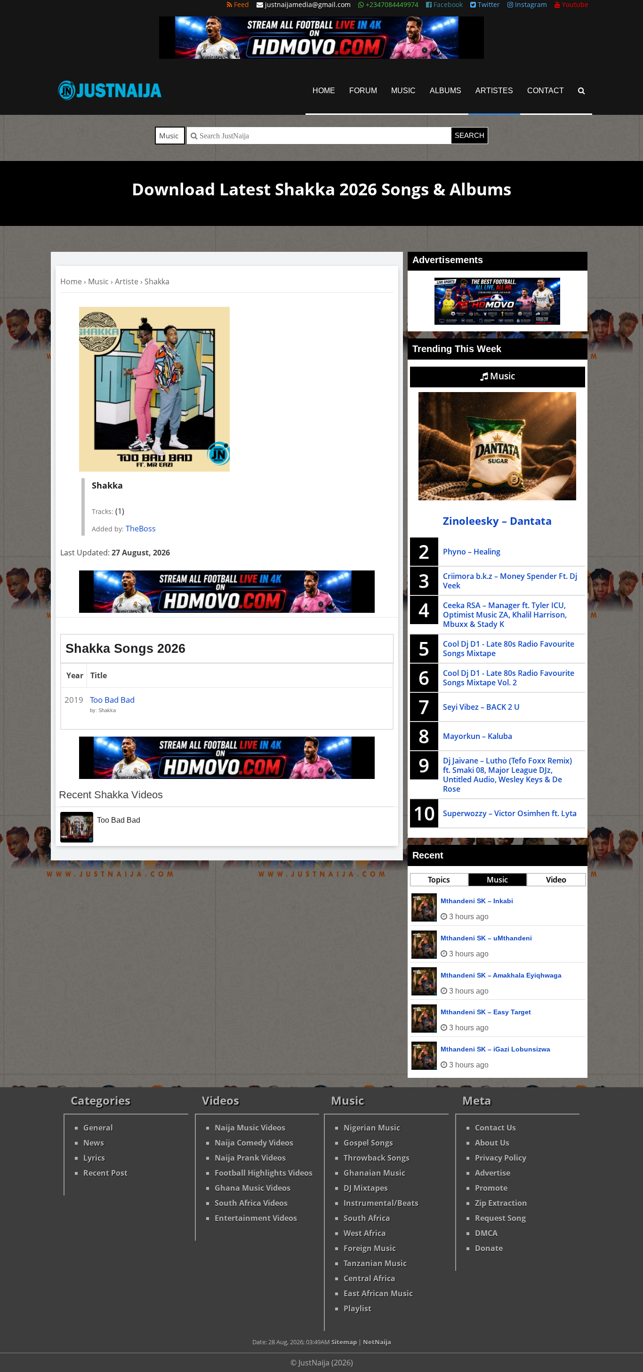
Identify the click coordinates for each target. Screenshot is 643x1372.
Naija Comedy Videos (254, 1143)
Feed (240, 4)
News (93, 1143)
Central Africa (369, 1278)
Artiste (126, 281)
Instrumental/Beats (381, 1203)
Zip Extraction (501, 1203)
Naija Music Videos (250, 1128)
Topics (439, 879)
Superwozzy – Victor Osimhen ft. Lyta (510, 813)
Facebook (447, 4)
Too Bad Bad (112, 699)
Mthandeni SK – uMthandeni (486, 938)
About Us (492, 1143)
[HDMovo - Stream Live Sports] (321, 56)
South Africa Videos (251, 1203)
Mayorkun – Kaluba (477, 736)
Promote (491, 1188)
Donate (489, 1248)
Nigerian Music (372, 1128)
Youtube (574, 4)
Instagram (530, 4)
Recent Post (105, 1173)
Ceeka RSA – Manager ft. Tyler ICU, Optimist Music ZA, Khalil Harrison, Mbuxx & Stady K (505, 614)
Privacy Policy (500, 1158)
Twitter (488, 4)
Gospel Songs (368, 1143)
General (98, 1128)
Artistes (494, 91)
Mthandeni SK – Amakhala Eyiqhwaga (501, 975)
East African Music (378, 1293)
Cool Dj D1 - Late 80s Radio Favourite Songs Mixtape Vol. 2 (508, 678)
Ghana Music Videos (252, 1188)
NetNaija (377, 1342)
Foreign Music (370, 1248)
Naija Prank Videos (250, 1158)
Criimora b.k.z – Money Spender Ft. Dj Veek (510, 581)
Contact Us (495, 1128)
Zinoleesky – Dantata (497, 520)
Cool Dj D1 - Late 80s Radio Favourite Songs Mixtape (508, 648)
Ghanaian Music (374, 1173)
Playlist (357, 1308)
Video (556, 879)
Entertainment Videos (256, 1218)
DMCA (486, 1233)
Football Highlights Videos (264, 1173)
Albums (445, 91)
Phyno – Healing (471, 551)
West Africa (365, 1233)
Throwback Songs (377, 1158)
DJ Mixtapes (366, 1188)
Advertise (492, 1173)
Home (324, 91)
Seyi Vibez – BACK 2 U (481, 707)
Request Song (500, 1218)
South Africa (367, 1218)
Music (403, 91)
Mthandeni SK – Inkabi (477, 901)
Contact (545, 91)
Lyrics (94, 1158)
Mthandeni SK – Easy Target (486, 1012)
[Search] (581, 90)
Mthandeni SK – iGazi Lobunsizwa (495, 1049)
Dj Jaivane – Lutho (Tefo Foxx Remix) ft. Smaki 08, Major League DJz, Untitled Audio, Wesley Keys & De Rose (507, 774)
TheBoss (141, 528)
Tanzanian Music (375, 1263)
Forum (363, 91)
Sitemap (344, 1342)
